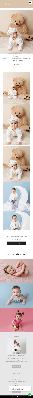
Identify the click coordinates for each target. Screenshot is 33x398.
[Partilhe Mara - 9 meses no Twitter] (17, 239)
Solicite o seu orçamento (16, 243)
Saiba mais (16, 366)
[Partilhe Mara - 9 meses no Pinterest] (20, 239)
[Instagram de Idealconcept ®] (17, 385)
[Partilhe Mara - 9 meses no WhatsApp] (15, 239)
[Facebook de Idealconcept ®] (15, 385)
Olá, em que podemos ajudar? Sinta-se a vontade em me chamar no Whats (18, 389)
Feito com (16, 396)
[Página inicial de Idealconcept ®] (7, 4)
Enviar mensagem (17, 377)
